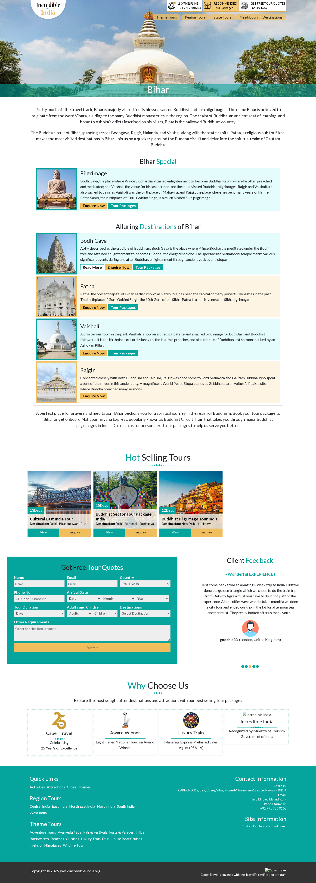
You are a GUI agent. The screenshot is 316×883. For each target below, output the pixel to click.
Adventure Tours (43, 832)
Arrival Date (77, 592)
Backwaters (39, 838)
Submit (92, 647)
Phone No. (22, 592)
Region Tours (46, 798)
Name (19, 577)
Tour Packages (123, 205)
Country (127, 577)
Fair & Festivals (95, 832)
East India (59, 806)
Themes (84, 787)
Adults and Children (84, 607)
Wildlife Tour (73, 845)
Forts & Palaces (121, 832)
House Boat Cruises (126, 838)
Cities (71, 787)
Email (71, 577)
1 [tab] (242, 666)
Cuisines (72, 838)
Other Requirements (32, 622)
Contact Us (249, 826)
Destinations (131, 607)
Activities (37, 787)
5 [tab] (257, 666)
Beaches (57, 838)
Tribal (140, 832)
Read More (92, 267)
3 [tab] (250, 666)
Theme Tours (46, 823)
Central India (40, 806)
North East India (82, 806)
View (43, 532)
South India (126, 806)
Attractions (56, 787)
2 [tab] (246, 666)
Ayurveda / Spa (69, 832)
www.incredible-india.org (80, 871)
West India (38, 812)
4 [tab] (253, 666)
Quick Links (44, 778)
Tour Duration (26, 607)
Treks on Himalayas (45, 845)
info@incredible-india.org (269, 799)
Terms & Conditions (271, 826)
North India (106, 806)
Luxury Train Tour (95, 838)
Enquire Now (94, 205)
